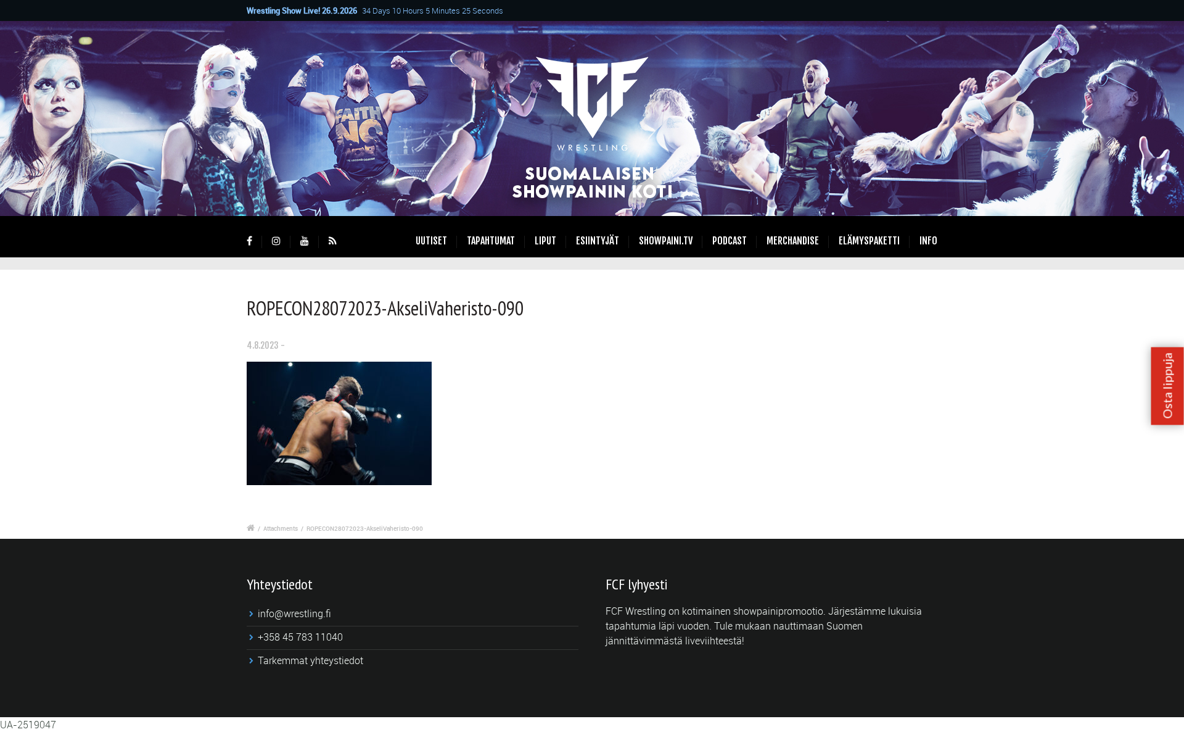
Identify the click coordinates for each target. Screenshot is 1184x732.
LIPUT (545, 241)
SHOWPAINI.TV (666, 241)
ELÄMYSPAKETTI (869, 241)
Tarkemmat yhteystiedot (310, 660)
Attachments (280, 528)
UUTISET (431, 241)
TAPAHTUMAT (491, 241)
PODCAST (729, 241)
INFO (928, 241)
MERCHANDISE (793, 241)
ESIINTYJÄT (597, 241)
